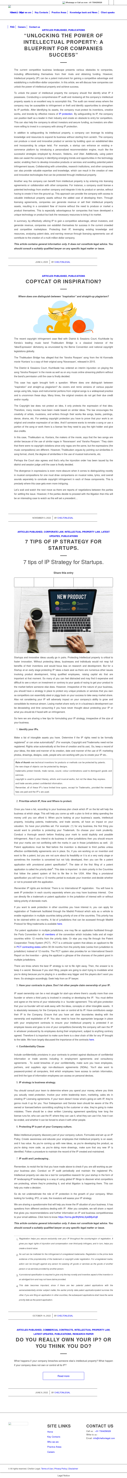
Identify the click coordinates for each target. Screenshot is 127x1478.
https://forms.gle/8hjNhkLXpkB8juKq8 (78, 1217)
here (59, 923)
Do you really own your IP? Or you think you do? (63, 1342)
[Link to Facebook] (111, 2)
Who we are (53, 1441)
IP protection (65, 113)
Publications (76, 275)
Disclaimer (73, 1468)
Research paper (83, 1333)
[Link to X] (116, 2)
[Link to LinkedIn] (106, 2)
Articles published (54, 275)
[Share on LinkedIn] (63, 582)
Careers (51, 1451)
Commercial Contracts (58, 1329)
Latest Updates (43, 1333)
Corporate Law (53, 531)
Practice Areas (54, 1446)
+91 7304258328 (103, 1431)
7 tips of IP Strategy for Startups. (63, 544)
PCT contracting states (29, 947)
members (50, 934)
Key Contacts (53, 1436)
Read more (63, 1376)
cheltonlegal (62, 261)
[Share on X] (44, 582)
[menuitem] (13, 12)
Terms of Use (47, 1468)
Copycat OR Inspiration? (64, 281)
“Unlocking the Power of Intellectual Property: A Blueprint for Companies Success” (63, 45)
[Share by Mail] (103, 582)
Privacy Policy (60, 1468)
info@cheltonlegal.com (104, 1438)
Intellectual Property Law (82, 531)
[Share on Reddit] (83, 582)
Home (50, 1431)
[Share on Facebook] (24, 582)
